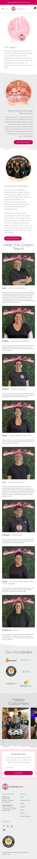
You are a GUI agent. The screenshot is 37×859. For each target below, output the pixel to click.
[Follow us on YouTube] (4, 830)
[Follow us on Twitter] (8, 826)
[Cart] (34, 8)
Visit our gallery (23, 142)
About (22, 803)
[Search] (6, 8)
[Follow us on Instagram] (12, 826)
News (22, 810)
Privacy (22, 813)
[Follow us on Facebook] (4, 826)
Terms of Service (25, 816)
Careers (22, 806)
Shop (21, 797)
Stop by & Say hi (13, 238)
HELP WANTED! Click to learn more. (18, 2)
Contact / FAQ (24, 800)
